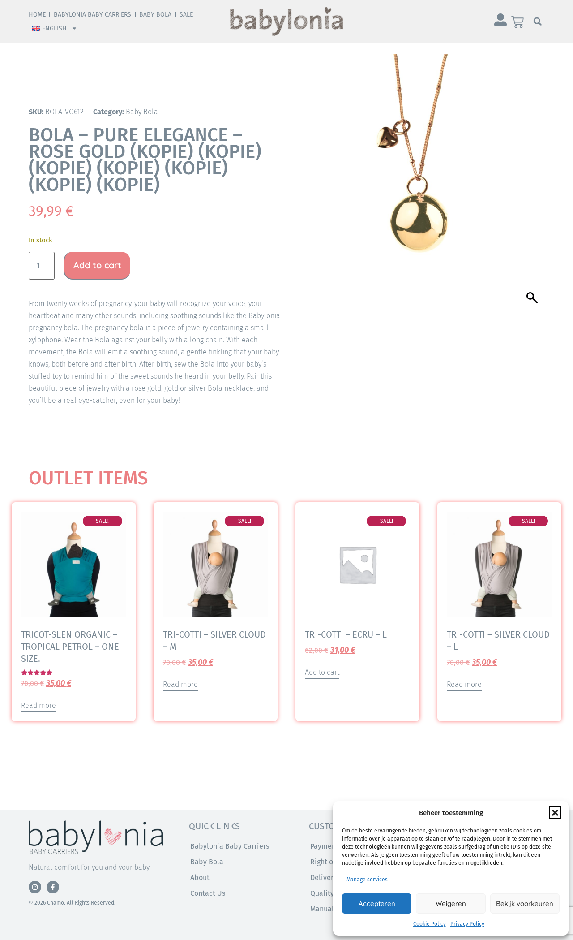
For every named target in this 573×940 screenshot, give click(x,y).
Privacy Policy (467, 924)
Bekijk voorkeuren (524, 903)
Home (37, 14)
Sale (186, 14)
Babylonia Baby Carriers (92, 14)
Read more (38, 705)
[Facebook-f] (53, 887)
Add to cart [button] (322, 672)
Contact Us (207, 893)
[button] (555, 812)
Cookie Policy (429, 924)
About (200, 877)
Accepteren (377, 903)
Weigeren (451, 903)
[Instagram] (35, 887)
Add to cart (97, 265)
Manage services (367, 879)
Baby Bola (155, 14)
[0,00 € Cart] (517, 22)
